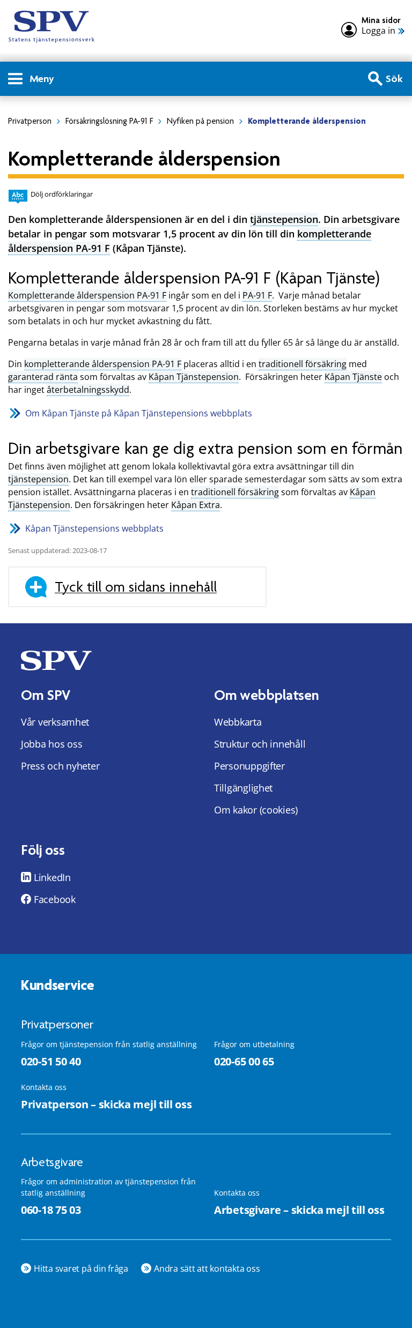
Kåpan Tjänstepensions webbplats (94, 528)
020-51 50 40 (50, 1061)
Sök (394, 78)
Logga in (378, 30)
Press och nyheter (60, 765)
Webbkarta (238, 721)
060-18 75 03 (50, 1210)
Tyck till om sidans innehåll (136, 586)
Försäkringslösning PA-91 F (109, 121)
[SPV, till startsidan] (51, 26)
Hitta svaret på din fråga (81, 1268)
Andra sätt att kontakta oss (207, 1268)
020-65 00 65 (244, 1061)
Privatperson (30, 121)
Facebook (55, 899)
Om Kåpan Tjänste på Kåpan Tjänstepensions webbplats (138, 413)
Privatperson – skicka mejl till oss (106, 1104)
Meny (42, 78)
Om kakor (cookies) (256, 809)
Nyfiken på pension (200, 121)
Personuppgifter (249, 765)
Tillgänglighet (243, 787)
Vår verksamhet (55, 721)
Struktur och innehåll (259, 743)
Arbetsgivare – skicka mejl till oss (299, 1210)
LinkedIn (52, 877)
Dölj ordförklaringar (62, 194)
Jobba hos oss (52, 743)
